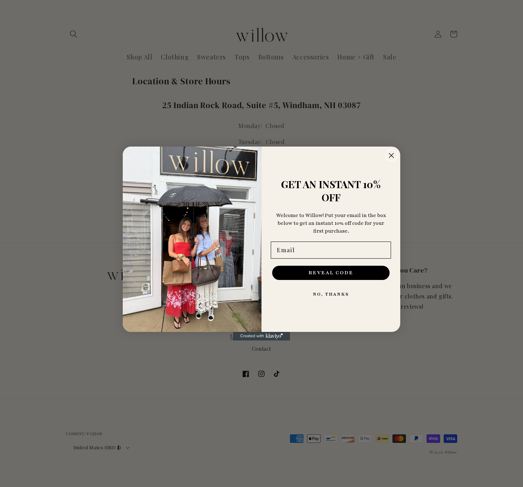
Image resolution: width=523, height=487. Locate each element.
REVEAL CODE (330, 272)
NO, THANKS (331, 294)
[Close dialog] (391, 155)
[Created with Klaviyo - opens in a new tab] (261, 336)
